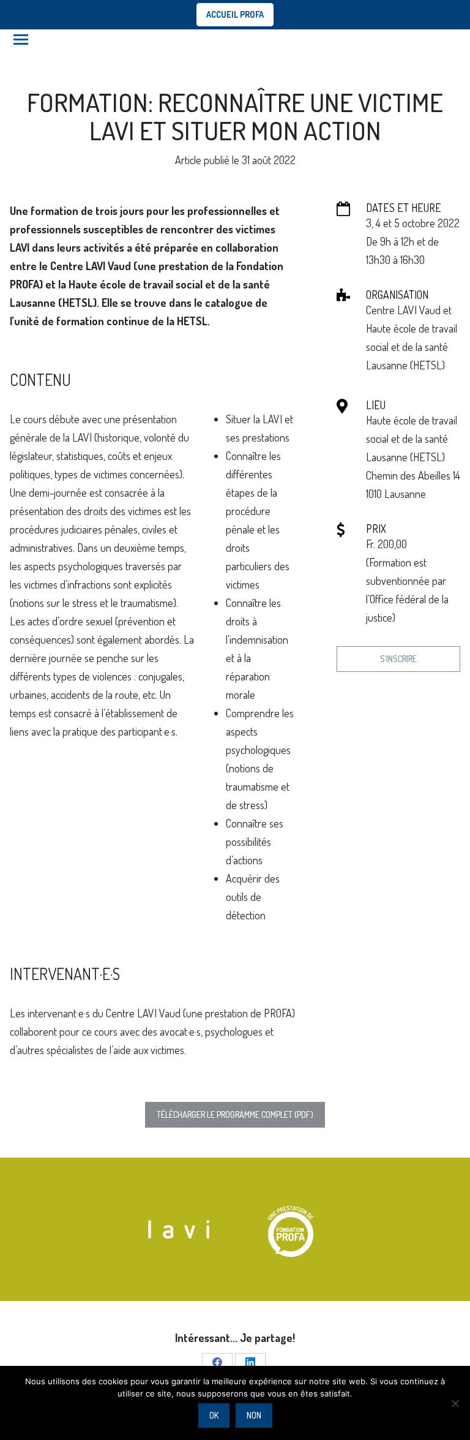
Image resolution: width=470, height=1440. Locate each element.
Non (254, 1415)
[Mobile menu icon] (20, 39)
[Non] (455, 1403)
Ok (213, 1415)
